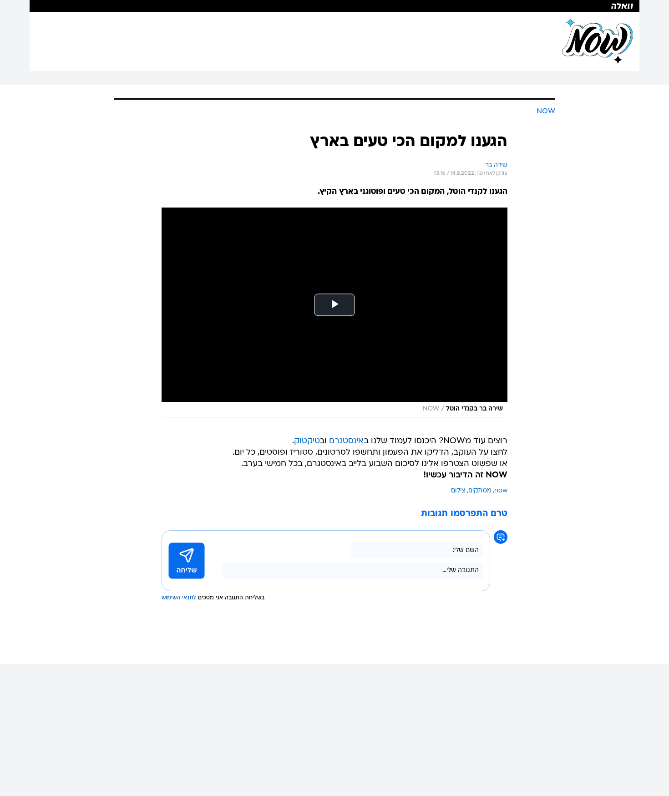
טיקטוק (307, 441)
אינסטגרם (346, 441)
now (500, 491)
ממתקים (480, 491)
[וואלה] (334, 6)
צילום (458, 491)
